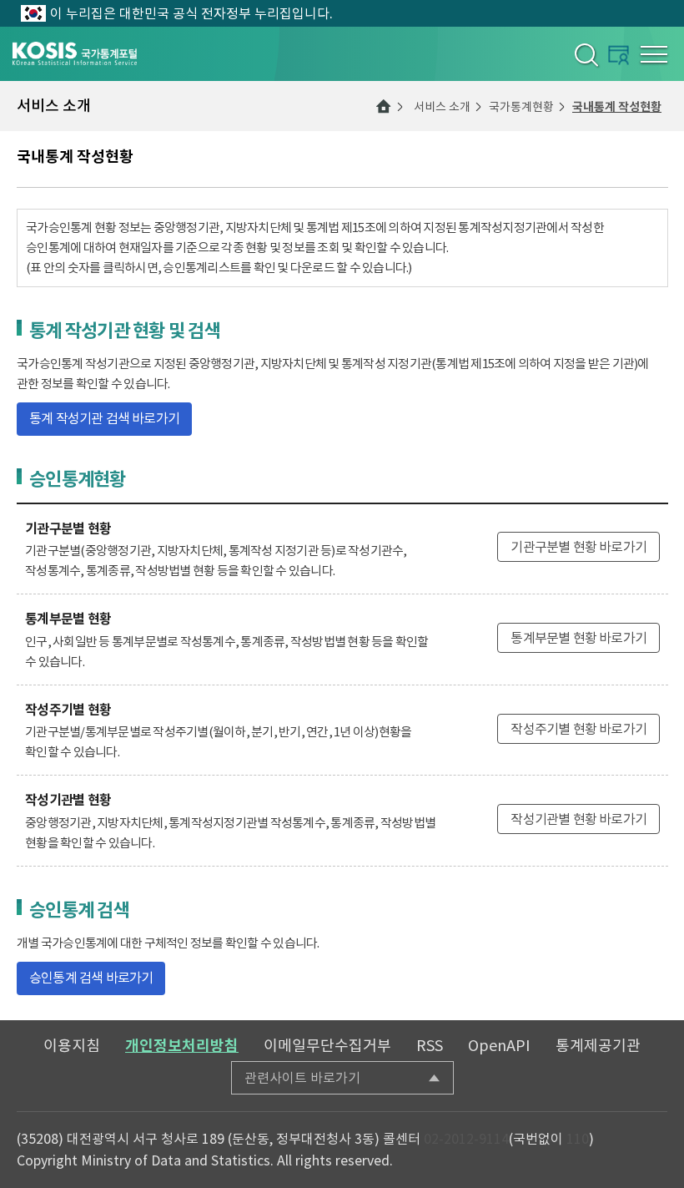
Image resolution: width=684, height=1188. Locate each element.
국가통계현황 (521, 106)
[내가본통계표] (618, 54)
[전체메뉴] (654, 54)
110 (577, 1138)
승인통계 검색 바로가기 (91, 977)
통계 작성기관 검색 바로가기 (104, 418)
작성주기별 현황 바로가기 (578, 728)
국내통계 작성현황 (616, 106)
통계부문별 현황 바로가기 (578, 637)
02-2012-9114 (466, 1138)
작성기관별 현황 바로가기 (578, 819)
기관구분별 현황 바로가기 (578, 546)
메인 (383, 106)
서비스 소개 (442, 106)
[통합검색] (585, 54)
